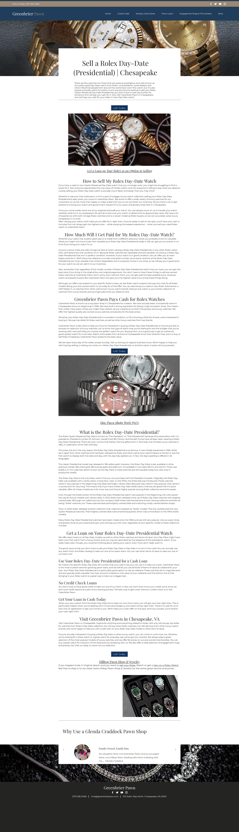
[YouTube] (220, 3)
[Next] (175, 750)
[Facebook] (210, 3)
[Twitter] (215, 3)
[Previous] (63, 750)
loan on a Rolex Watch (166, 665)
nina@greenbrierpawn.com (105, 796)
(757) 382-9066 (79, 796)
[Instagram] (224, 3)
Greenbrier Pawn (119, 787)
